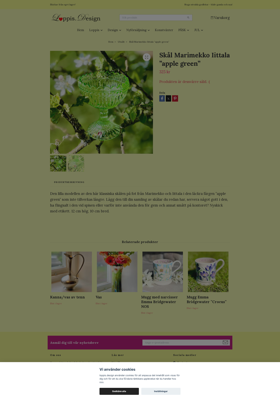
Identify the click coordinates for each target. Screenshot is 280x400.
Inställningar (161, 391)
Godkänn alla (119, 391)
